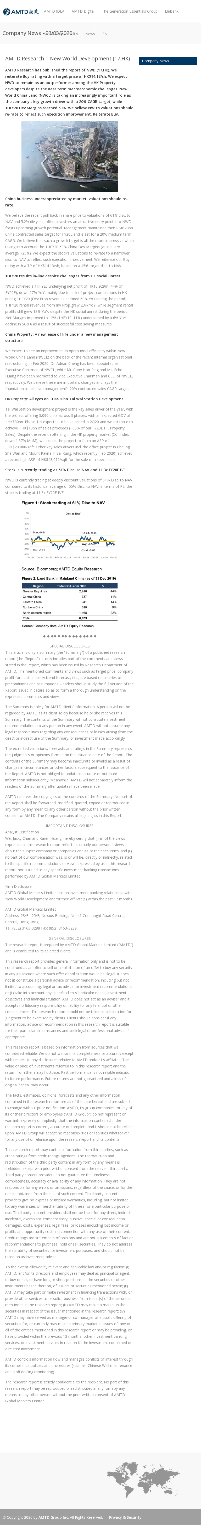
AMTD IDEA (54, 11)
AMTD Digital (83, 11)
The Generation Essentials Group (130, 11)
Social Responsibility (61, 33)
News (88, 29)
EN (104, 33)
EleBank (171, 11)
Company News (155, 60)
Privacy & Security (125, 1517)
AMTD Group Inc (53, 1517)
